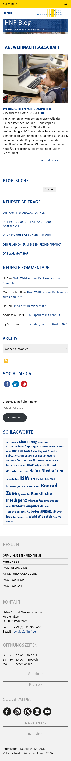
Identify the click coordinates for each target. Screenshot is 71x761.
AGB (42, 749)
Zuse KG (9, 521)
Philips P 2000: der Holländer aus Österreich (27, 224)
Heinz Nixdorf (42, 471)
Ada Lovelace (12, 442)
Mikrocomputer (50, 500)
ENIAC (29, 465)
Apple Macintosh (40, 446)
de (4, 3)
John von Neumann (28, 486)
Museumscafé (13, 586)
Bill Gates (25, 451)
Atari (61, 446)
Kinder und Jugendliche (20, 574)
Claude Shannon (25, 455)
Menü (8, 13)
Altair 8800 (43, 442)
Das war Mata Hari (16, 253)
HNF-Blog (34, 734)
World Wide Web (40, 517)
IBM (24, 477)
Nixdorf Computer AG (28, 506)
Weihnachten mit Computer (27, 108)
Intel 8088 (50, 479)
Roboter (32, 511)
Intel (42, 478)
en (9, 3)
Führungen (11, 562)
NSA (47, 506)
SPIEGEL (46, 511)
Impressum (10, 749)
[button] (7, 384)
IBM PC (34, 479)
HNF (42, 113)
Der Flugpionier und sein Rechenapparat (32, 244)
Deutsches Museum (31, 460)
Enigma (39, 465)
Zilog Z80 (57, 517)
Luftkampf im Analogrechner (24, 213)
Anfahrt (34, 673)
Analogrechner (15, 446)
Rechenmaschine (16, 511)
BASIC (9, 451)
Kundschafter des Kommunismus (27, 235)
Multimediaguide (15, 568)
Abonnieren (14, 417)
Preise (34, 684)
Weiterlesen (48, 160)
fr (13, 3)
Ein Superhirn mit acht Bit (29, 306)
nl (17, 3)
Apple (28, 446)
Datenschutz (28, 749)
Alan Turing (28, 441)
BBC (14, 451)
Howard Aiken (12, 479)
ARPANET (53, 446)
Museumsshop (13, 580)
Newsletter (34, 723)
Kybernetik (24, 494)
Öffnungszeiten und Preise (22, 556)
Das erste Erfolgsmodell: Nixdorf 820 (43, 324)
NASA (8, 506)
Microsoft (34, 501)
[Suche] (65, 4)
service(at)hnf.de (25, 631)
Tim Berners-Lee (20, 517)
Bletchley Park (40, 451)
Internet (11, 486)
